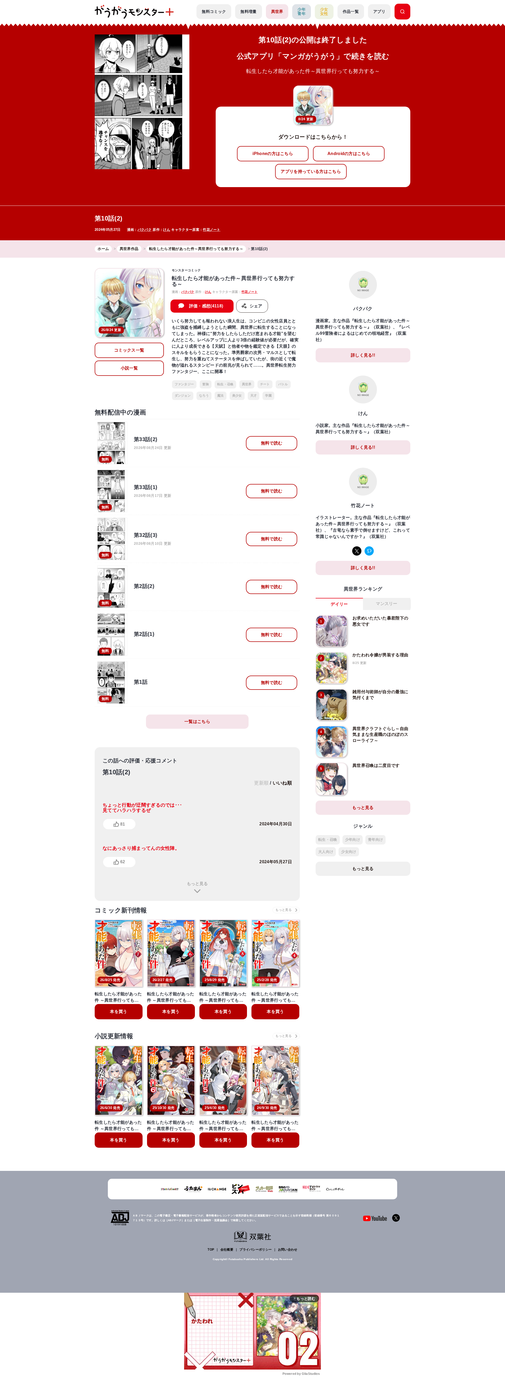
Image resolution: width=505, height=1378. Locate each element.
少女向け (348, 852)
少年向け (352, 839)
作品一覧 (351, 11)
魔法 (220, 395)
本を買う (118, 1011)
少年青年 (301, 11)
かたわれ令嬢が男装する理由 (380, 655)
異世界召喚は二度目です (376, 765)
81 (122, 824)
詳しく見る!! (363, 355)
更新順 (261, 783)
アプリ (379, 11)
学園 (268, 395)
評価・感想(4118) (206, 306)
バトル (283, 384)
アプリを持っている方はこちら (311, 171)
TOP (211, 1249)
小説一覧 (129, 368)
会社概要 (226, 1249)
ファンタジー (184, 384)
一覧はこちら (197, 721)
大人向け (325, 852)
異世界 (277, 11)
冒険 (205, 384)
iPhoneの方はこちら (272, 153)
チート (265, 384)
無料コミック (214, 11)
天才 (253, 395)
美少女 (237, 395)
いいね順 (282, 783)
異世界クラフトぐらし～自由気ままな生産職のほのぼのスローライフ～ (380, 734)
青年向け (375, 839)
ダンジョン (183, 395)
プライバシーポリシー (255, 1249)
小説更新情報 (114, 1036)
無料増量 (248, 11)
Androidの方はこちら (348, 153)
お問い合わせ (287, 1249)
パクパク (145, 230)
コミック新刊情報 (121, 910)
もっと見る (197, 883)
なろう (204, 395)
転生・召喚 (225, 384)
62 (122, 862)
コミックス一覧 (129, 350)
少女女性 (324, 11)
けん (166, 230)
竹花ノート (211, 230)
